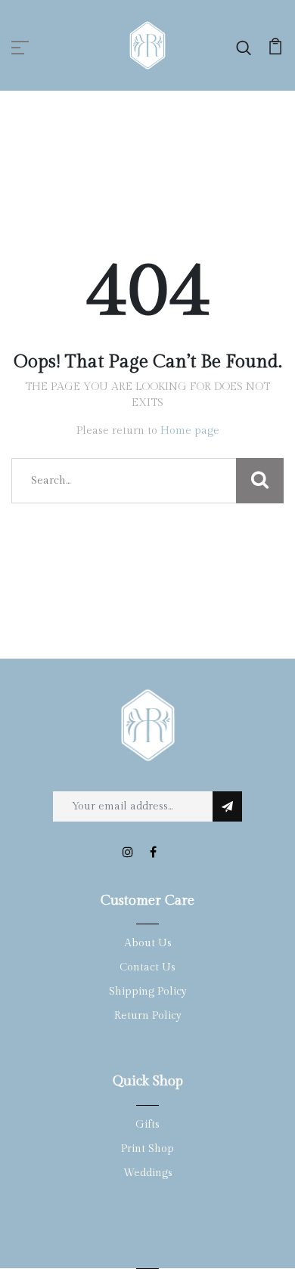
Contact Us (147, 967)
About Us (148, 943)
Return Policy (148, 1016)
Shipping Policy (148, 992)
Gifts (147, 1125)
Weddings (147, 1173)
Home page (189, 431)
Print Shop (147, 1149)
